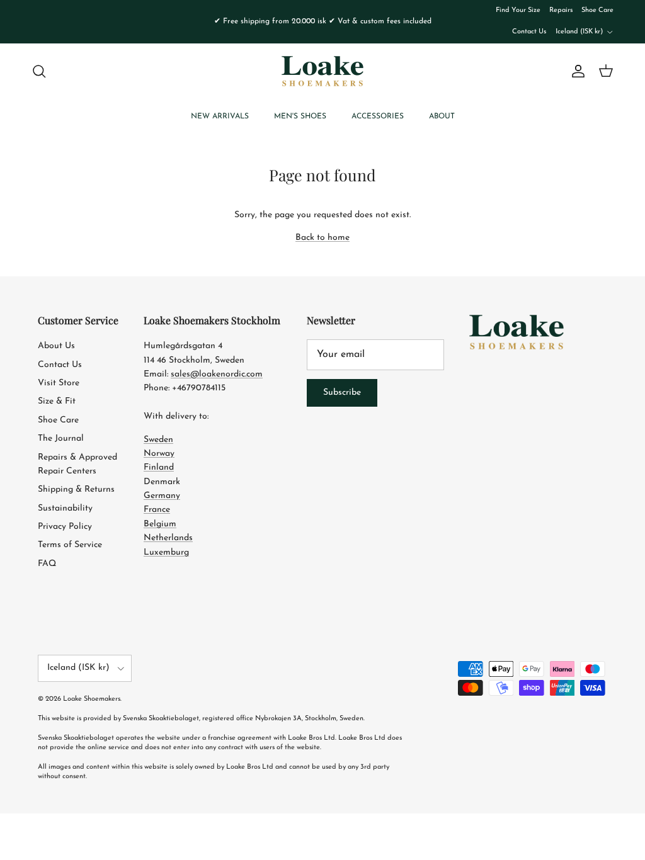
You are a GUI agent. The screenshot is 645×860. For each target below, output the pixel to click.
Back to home (322, 237)
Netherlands (168, 538)
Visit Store (58, 383)
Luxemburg (166, 552)
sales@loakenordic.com (217, 374)
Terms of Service (70, 545)
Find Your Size (518, 10)
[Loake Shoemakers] (322, 71)
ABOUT (442, 116)
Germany (162, 496)
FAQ (47, 564)
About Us (56, 346)
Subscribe (342, 392)
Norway (159, 453)
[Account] (576, 71)
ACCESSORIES (377, 116)
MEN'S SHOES (300, 116)
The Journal (61, 438)
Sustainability (65, 508)
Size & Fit (57, 401)
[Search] (39, 71)
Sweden (158, 439)
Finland (159, 467)
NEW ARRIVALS (220, 116)
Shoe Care (597, 10)
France (157, 509)
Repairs (561, 10)
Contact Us (529, 31)
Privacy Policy (65, 526)
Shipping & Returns (76, 489)
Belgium (160, 524)
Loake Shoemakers (91, 699)
